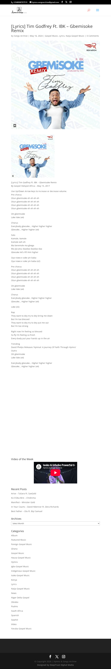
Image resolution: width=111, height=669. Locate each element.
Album (14, 535)
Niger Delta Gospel (20, 597)
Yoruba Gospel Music (21, 628)
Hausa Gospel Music (21, 557)
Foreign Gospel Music (21, 544)
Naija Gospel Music (75, 35)
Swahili (14, 619)
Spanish (15, 615)
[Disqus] (55, 408)
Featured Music (18, 539)
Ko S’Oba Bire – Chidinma (23, 497)
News (13, 593)
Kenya (14, 579)
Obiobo (14, 602)
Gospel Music (51, 35)
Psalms (14, 606)
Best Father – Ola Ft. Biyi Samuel (26, 511)
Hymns (14, 562)
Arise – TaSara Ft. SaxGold (23, 493)
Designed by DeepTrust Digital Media (55, 665)
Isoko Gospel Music (20, 575)
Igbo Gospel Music (20, 566)
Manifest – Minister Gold (23, 502)
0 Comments (93, 35)
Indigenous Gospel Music (23, 571)
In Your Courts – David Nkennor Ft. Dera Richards (35, 506)
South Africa (17, 610)
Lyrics (62, 35)
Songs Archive (21, 35)
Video (13, 624)
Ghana (14, 548)
